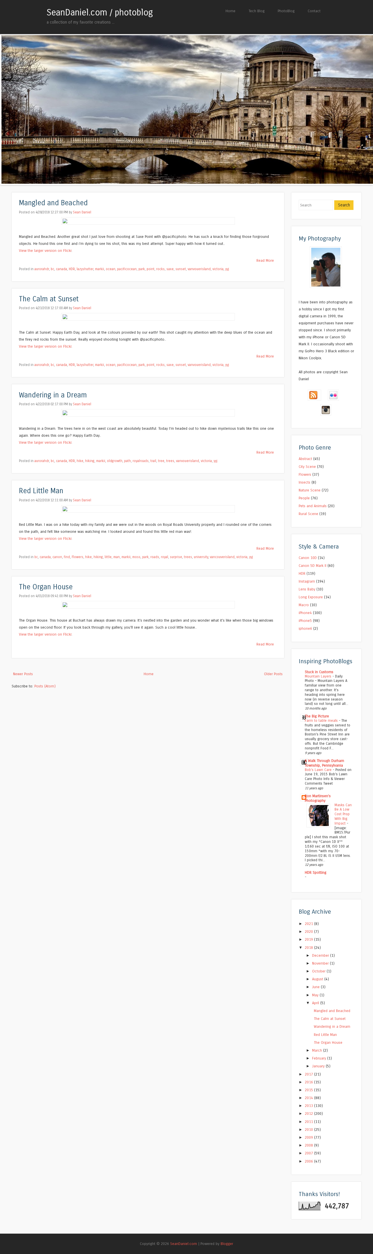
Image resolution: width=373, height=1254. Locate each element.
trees (170, 461)
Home (230, 11)
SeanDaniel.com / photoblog (100, 12)
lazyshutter (85, 269)
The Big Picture (317, 716)
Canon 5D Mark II (312, 565)
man (116, 557)
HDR (72, 269)
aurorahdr (41, 269)
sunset (180, 269)
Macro (304, 605)
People (304, 498)
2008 (309, 1145)
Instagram (307, 581)
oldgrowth (114, 461)
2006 (309, 1161)
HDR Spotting (315, 872)
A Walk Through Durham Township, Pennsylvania (324, 762)
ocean (110, 269)
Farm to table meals (322, 721)
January (319, 1066)
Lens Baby (307, 589)
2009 (309, 1137)
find (67, 557)
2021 (309, 924)
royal (164, 557)
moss (136, 557)
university (201, 557)
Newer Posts (23, 674)
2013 (309, 1105)
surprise (176, 557)
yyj (227, 269)
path (127, 461)
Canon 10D (308, 558)
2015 (309, 1090)
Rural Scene (308, 514)
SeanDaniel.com (183, 1243)
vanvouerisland (199, 269)
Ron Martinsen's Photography (318, 798)
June (316, 987)
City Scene (307, 466)
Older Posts (273, 674)
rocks (160, 269)
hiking (89, 461)
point (150, 269)
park (141, 269)
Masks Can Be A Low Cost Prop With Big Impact (343, 814)
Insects (304, 482)
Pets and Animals (313, 506)
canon (57, 557)
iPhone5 (305, 620)
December (321, 955)
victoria (218, 269)
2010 (309, 1129)
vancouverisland (222, 557)
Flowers (77, 557)
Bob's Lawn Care (319, 770)
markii (99, 269)
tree (161, 461)
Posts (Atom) (45, 686)
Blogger (227, 1243)
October (319, 971)
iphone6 (305, 628)
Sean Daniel (82, 212)
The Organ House (46, 587)
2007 (309, 1153)
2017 (309, 1074)
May (316, 995)
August (318, 979)
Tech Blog (257, 11)
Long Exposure (311, 597)
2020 (309, 931)
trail (153, 461)
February (319, 1058)
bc (52, 269)
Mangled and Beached (53, 203)
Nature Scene (310, 490)
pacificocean (127, 269)
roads (154, 557)
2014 (309, 1098)
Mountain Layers (318, 676)
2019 (309, 939)
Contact (314, 11)
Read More (265, 260)
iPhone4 (305, 613)
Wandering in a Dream (53, 395)
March (317, 1050)
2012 (309, 1113)
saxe (170, 269)
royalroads (141, 461)
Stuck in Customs (319, 672)
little (108, 557)
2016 (309, 1082)
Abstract (305, 459)
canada (61, 269)
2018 (309, 947)
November (321, 963)
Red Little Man (41, 491)
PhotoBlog (286, 11)
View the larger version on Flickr (45, 250)
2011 (309, 1121)
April (316, 1003)
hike (80, 461)
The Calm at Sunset (49, 299)
